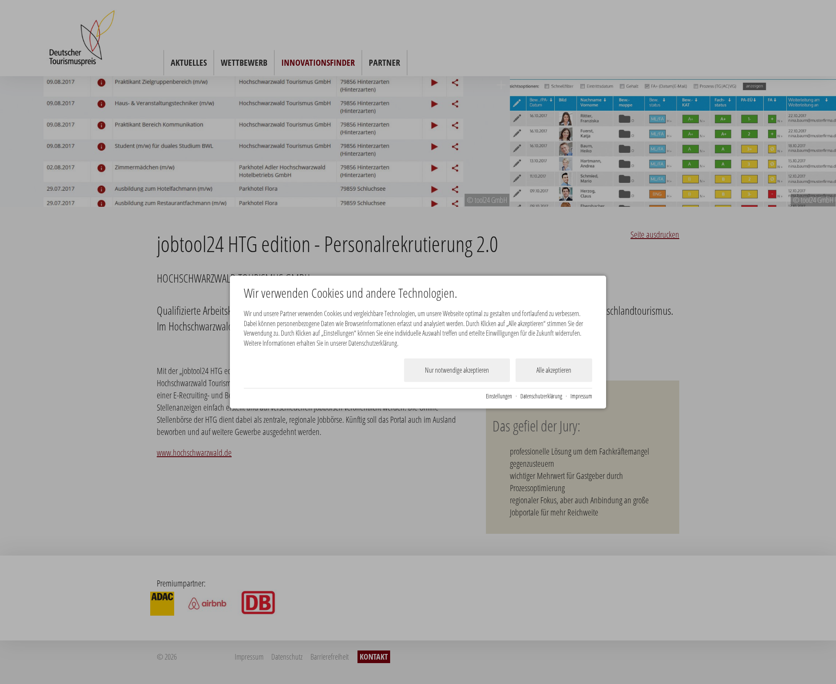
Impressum (581, 396)
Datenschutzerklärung (541, 396)
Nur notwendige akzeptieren (457, 370)
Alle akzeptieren (553, 370)
